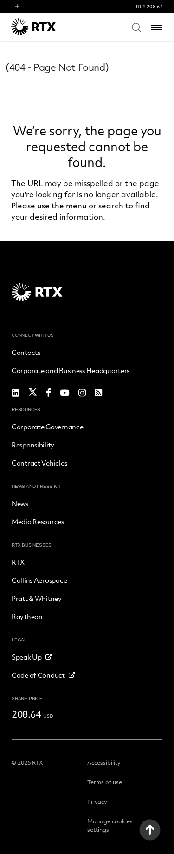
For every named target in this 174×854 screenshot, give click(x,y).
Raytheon (27, 616)
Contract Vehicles (39, 462)
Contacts (26, 352)
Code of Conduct (38, 675)
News (20, 503)
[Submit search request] (136, 27)
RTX (18, 562)
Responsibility (33, 444)
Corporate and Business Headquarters (70, 370)
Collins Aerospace (39, 580)
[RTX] (46, 26)
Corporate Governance (47, 426)
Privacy (97, 801)
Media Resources (38, 521)
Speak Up (27, 656)
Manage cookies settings (110, 825)
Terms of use (104, 782)
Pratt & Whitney (37, 598)
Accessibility (104, 762)
